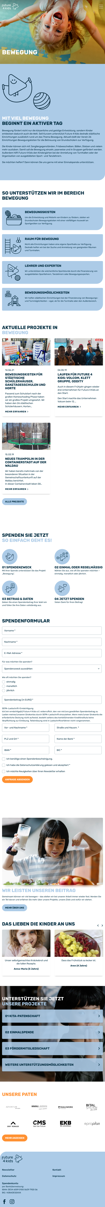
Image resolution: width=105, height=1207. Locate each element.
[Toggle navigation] (101, 6)
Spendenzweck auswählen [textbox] (18, 668)
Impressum (58, 1176)
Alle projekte (14, 501)
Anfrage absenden (17, 779)
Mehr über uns (14, 907)
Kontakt (56, 1169)
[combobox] (52, 669)
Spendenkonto (10, 1183)
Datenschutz (9, 1176)
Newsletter (8, 1169)
